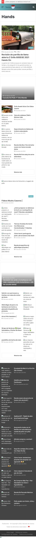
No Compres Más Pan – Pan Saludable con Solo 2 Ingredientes (23, 483)
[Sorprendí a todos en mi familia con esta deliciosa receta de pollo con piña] (7, 431)
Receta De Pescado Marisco (23, 492)
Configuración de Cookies (9, 534)
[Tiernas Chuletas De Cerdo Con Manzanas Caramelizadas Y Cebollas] (7, 227)
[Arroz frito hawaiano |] (28, 320)
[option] (18, 89)
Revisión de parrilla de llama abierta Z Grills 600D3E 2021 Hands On (15, 57)
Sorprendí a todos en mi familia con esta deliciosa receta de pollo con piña (22, 429)
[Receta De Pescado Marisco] (7, 495)
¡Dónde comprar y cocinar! (23, 439)
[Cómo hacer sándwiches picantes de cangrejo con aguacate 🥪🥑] (7, 462)
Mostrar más (18, 172)
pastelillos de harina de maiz (11, 340)
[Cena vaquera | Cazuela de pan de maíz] (7, 474)
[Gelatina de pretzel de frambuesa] (7, 387)
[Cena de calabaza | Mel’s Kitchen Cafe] (7, 120)
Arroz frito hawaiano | (9, 316)
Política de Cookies (21, 532)
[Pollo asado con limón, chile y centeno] (7, 508)
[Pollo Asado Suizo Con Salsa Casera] (7, 109)
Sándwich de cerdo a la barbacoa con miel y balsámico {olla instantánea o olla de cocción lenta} (18, 282)
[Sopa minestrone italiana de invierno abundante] (7, 135)
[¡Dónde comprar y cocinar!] (7, 442)
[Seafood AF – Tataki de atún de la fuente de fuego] (7, 419)
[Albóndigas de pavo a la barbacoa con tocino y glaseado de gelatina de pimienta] (28, 308)
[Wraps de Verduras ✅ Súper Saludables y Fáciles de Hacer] (28, 332)
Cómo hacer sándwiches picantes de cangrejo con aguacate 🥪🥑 (22, 460)
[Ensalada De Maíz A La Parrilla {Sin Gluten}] (7, 372)
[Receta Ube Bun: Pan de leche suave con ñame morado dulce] (7, 147)
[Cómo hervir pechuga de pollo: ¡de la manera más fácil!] (7, 238)
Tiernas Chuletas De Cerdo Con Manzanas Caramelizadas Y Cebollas (23, 226)
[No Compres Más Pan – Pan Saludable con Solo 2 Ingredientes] (7, 485)
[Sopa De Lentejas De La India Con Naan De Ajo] (7, 451)
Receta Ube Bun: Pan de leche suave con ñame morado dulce (24, 147)
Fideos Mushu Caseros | (12, 201)
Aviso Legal (10, 532)
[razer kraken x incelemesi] (18, 537)
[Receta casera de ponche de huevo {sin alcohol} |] (7, 405)
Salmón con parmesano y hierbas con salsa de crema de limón (11, 295)
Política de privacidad (26, 534)
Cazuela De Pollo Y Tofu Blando (15, 98)
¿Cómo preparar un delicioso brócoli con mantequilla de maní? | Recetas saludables (24, 210)
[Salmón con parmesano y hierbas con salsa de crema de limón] (28, 297)
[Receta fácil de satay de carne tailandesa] (7, 161)
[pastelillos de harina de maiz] (28, 345)
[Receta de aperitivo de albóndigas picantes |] (7, 248)
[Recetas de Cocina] (13, 7)
